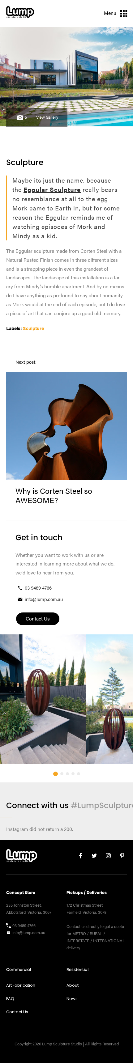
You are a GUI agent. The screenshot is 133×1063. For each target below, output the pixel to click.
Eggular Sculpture (52, 189)
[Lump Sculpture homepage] (21, 857)
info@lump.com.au (44, 599)
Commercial (18, 969)
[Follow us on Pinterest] (120, 857)
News (72, 998)
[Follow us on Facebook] (78, 857)
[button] (55, 774)
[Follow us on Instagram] (106, 857)
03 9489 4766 (38, 587)
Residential (77, 969)
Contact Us (17, 1011)
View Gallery (47, 117)
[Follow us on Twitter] (92, 857)
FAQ (10, 998)
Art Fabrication (20, 985)
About (72, 985)
